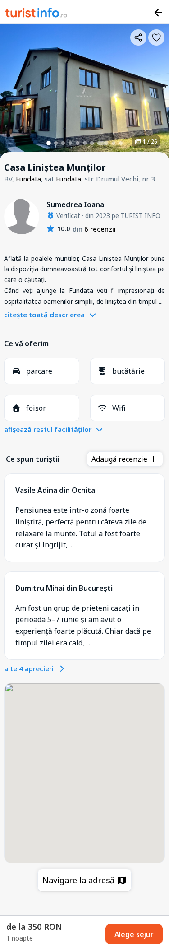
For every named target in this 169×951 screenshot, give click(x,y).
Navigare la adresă (79, 880)
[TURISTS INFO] (36, 14)
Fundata (28, 178)
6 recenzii (100, 228)
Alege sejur (134, 934)
